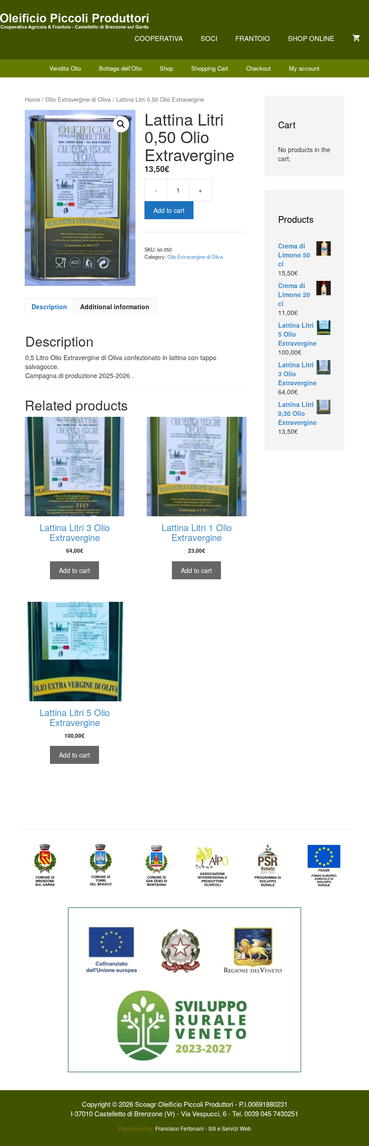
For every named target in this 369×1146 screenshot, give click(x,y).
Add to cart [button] (74, 570)
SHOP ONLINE (311, 38)
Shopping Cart (209, 68)
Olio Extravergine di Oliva (78, 99)
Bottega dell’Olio (120, 68)
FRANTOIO (252, 38)
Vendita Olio (65, 68)
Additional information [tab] (114, 306)
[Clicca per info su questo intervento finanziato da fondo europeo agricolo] (184, 988)
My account (304, 68)
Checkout (258, 68)
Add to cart (168, 210)
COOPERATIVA (159, 38)
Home (32, 99)
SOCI (209, 38)
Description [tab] (49, 306)
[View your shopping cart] (356, 38)
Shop (166, 68)
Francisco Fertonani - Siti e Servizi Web (203, 1128)
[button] (121, 124)
